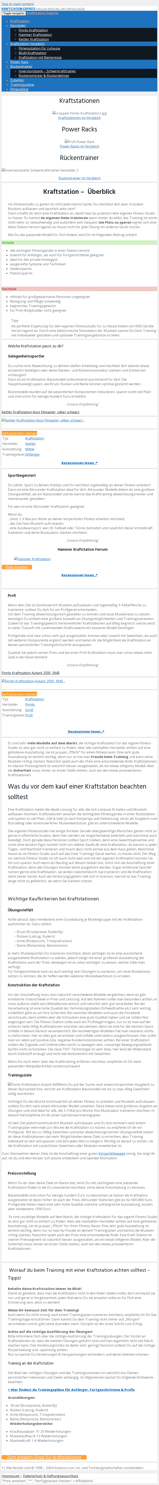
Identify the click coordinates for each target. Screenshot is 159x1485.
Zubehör (17, 80)
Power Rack (19, 62)
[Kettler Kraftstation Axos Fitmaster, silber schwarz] (43, 420)
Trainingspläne (22, 84)
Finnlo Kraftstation (33, 30)
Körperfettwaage (112, 1153)
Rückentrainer (21, 66)
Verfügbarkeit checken (19, 433)
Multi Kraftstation (32, 53)
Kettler (30, 443)
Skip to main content (18, 4)
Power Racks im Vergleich (79, 146)
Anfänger (32, 454)
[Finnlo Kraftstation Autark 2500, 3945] (33, 681)
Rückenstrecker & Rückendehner (44, 75)
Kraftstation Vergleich (27, 44)
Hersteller (18, 25)
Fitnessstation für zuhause (39, 48)
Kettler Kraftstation (34, 39)
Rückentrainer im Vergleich (80, 178)
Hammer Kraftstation (35, 34)
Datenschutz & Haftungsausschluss (50, 1476)
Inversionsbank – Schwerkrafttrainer (47, 71)
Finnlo (30, 704)
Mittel (29, 449)
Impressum (11, 1476)
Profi (29, 715)
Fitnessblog (19, 89)
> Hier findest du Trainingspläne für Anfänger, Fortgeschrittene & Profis (71, 1389)
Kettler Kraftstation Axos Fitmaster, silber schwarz (41, 412)
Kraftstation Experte (42, 13)
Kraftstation (19, 21)
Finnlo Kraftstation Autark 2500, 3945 (31, 673)
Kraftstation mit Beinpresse (40, 57)
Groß (29, 710)
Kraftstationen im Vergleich (79, 118)
